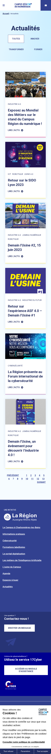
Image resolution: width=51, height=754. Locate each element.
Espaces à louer (10, 580)
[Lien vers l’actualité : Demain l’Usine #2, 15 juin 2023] (25, 233)
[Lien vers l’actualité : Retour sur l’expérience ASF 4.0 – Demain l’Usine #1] (25, 298)
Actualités (8, 586)
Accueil (6, 14)
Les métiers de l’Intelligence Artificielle (22, 560)
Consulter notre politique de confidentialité (24, 742)
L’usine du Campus (12, 567)
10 (27, 479)
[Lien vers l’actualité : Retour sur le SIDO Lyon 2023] (25, 170)
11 (32, 479)
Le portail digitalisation (14, 554)
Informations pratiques (14, 534)
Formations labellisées (14, 547)
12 (38, 479)
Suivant (41, 482)
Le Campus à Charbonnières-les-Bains (21, 527)
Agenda (6, 573)
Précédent (13, 475)
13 (43, 479)
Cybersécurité (10, 540)
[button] (3, 5)
